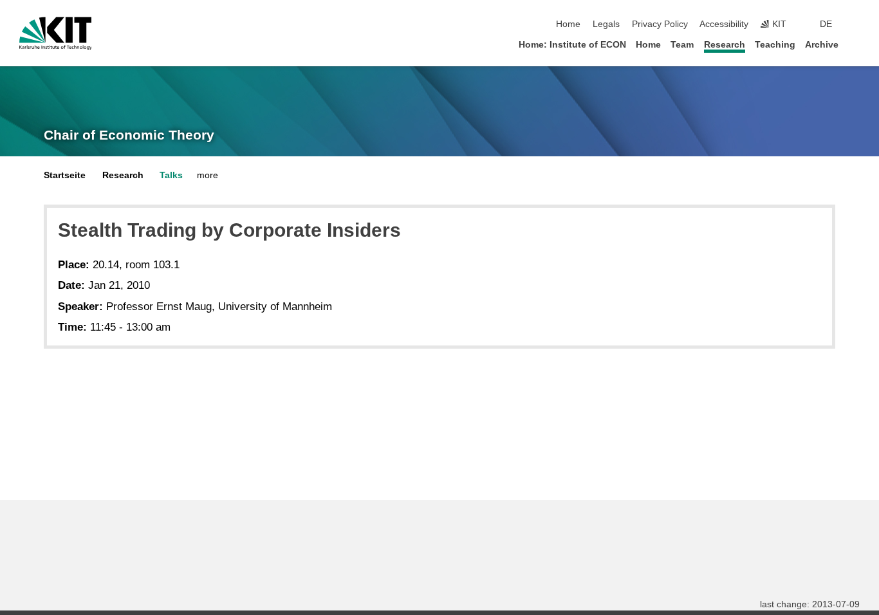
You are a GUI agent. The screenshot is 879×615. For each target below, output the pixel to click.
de (826, 24)
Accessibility (723, 24)
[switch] (856, 24)
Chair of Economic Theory (129, 135)
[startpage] (856, 44)
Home (568, 24)
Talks (171, 175)
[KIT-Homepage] (55, 33)
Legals (606, 24)
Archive (821, 45)
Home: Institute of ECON (572, 45)
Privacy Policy (660, 24)
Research (724, 45)
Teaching (775, 45)
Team (682, 45)
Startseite (65, 175)
